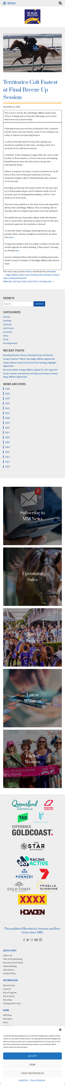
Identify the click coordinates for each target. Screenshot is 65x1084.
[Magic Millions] (32, 22)
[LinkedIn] (40, 940)
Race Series (9, 996)
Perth (5, 339)
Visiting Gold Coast (12, 1003)
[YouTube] (36, 940)
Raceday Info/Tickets (13, 962)
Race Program (10, 992)
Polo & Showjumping (12, 959)
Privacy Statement (37, 1080)
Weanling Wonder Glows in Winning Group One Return (28, 355)
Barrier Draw (9, 985)
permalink (51, 271)
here (11, 237)
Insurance (7, 1018)
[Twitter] (28, 940)
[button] (60, 1029)
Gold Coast (8, 328)
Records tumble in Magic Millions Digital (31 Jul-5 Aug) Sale (30, 369)
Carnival (7, 988)
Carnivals (7, 324)
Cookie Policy (23, 1080)
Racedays (7, 999)
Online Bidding (10, 966)
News (29, 271)
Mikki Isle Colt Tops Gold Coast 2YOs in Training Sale (28, 281)
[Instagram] (32, 940)
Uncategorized (10, 343)
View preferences (32, 1073)
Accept (32, 1055)
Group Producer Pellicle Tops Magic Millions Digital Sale (29, 358)
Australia (7, 320)
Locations (7, 331)
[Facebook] (24, 940)
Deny (33, 1064)
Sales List (7, 955)
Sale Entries (8, 969)
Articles (6, 316)
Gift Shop (7, 1015)
